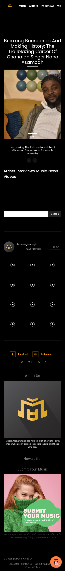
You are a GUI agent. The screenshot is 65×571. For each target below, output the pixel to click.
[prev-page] (29, 160)
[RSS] (22, 362)
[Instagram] (35, 354)
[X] (39, 362)
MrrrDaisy (32, 153)
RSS (30, 361)
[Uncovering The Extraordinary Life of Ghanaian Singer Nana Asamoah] (32, 104)
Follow (55, 246)
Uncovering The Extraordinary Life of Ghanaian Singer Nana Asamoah (32, 148)
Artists (32, 136)
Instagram (46, 354)
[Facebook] (13, 354)
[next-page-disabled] (34, 160)
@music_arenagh (26, 244)
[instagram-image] (13, 264)
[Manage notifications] (57, 564)
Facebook (23, 354)
